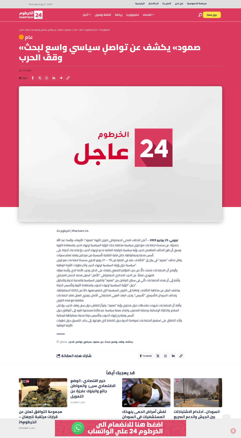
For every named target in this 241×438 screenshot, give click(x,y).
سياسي (87, 342)
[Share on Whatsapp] (46, 78)
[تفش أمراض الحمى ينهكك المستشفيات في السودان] (146, 392)
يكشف (129, 342)
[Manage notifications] (233, 430)
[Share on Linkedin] (53, 78)
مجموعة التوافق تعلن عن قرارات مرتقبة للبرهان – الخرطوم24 (40, 417)
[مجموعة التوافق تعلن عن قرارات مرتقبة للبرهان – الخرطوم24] (43, 392)
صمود (96, 342)
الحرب (71, 342)
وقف (121, 342)
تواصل (78, 342)
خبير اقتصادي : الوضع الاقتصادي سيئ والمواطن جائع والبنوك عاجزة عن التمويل (93, 388)
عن (101, 342)
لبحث (107, 342)
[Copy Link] (68, 78)
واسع (114, 342)
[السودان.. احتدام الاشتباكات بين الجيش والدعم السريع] (198, 392)
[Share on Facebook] (32, 78)
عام (29, 37)
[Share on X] (39, 78)
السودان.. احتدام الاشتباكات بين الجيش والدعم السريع (197, 414)
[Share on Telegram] (61, 78)
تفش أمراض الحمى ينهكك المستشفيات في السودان (144, 414)
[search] (200, 14)
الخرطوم (24, 404)
